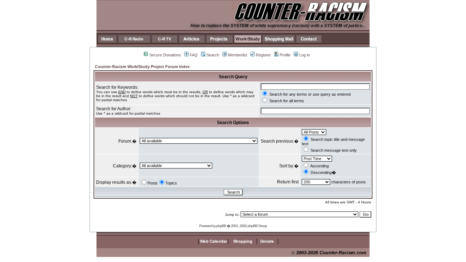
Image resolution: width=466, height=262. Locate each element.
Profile (285, 55)
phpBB (221, 226)
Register (263, 55)
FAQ (194, 55)
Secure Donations (165, 55)
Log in (304, 55)
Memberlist (237, 55)
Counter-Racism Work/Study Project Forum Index (142, 66)
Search (212, 55)
